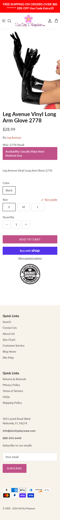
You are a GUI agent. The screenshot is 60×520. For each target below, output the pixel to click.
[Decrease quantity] (7, 225)
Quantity (8, 217)
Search (7, 322)
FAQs (6, 397)
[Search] (11, 21)
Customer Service (13, 345)
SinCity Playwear (26, 508)
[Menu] (3, 21)
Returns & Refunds (14, 379)
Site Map (8, 357)
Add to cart (30, 239)
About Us (9, 333)
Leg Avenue (14, 137)
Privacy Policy (11, 385)
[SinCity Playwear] (30, 20)
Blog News (9, 351)
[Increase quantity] (26, 225)
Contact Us (10, 327)
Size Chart (9, 339)
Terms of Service (13, 391)
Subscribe (14, 468)
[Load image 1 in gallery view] (30, 69)
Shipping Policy (12, 402)
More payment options (30, 258)
